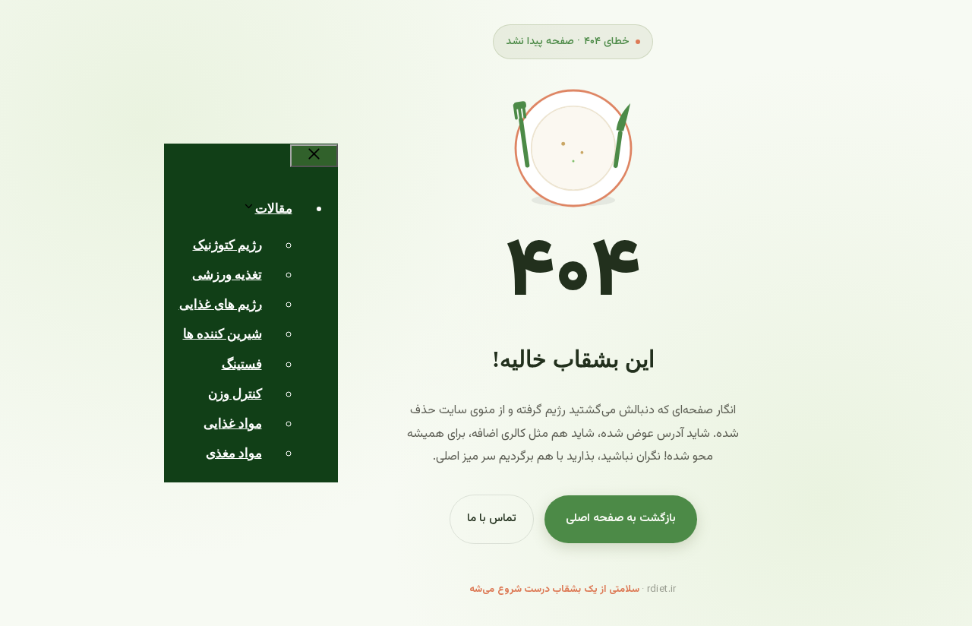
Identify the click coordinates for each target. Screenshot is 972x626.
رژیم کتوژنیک (227, 245)
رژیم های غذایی (220, 304)
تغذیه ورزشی (227, 274)
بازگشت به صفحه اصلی (621, 518)
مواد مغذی (234, 453)
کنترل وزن (235, 394)
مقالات (273, 208)
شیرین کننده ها (222, 334)
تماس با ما (491, 518)
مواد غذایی (233, 423)
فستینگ (242, 364)
